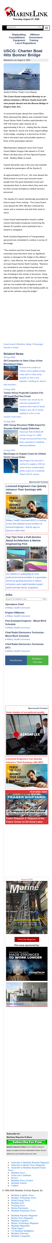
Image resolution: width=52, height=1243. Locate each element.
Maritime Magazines (20, 1225)
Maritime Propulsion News (23, 1210)
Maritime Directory (20, 1233)
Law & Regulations (25, 43)
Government (35, 37)
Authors (14, 1185)
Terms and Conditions (21, 1175)
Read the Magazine (27, 939)
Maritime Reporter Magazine (24, 1215)
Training (33, 40)
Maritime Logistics (19, 1220)
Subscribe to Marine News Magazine (28, 1165)
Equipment (19, 40)
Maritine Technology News (23, 1198)
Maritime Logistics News (22, 1195)
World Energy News (20, 1200)
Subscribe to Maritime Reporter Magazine (30, 1162)
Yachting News (18, 1205)
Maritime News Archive (22, 1180)
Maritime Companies (20, 1236)
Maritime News (18, 1173)
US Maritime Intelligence (22, 1231)
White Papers (17, 1228)
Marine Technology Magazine (25, 1223)
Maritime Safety (24, 344)
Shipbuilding (19, 34)
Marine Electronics (19, 1208)
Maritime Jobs (17, 1203)
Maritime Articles (19, 1183)
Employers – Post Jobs (37, 660)
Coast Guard (9, 344)
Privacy (14, 1178)
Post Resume (16, 660)
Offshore (35, 34)
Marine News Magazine (22, 1218)
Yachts (15, 347)
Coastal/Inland (17, 37)
